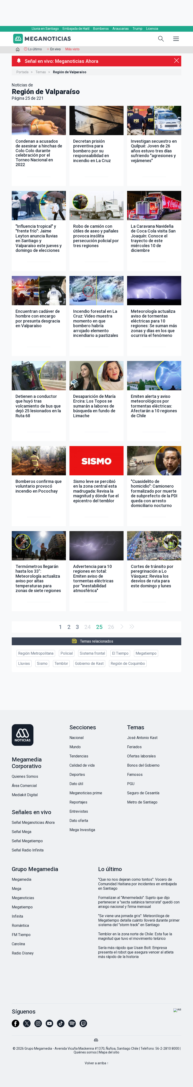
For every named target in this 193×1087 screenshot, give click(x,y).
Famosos (135, 774)
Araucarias (121, 28)
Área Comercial (24, 785)
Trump (137, 28)
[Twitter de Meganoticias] (27, 1025)
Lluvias (24, 663)
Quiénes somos (85, 1052)
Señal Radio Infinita (28, 850)
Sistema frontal (92, 653)
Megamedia (21, 879)
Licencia (152, 28)
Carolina (18, 944)
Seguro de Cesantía (143, 793)
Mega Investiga (82, 830)
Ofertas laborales (141, 756)
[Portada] (18, 50)
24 (87, 627)
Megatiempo (146, 653)
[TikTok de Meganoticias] (60, 1025)
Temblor (61, 663)
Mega (16, 888)
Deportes (77, 774)
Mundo (75, 747)
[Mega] (96, 1039)
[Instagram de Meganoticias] (38, 1025)
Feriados (134, 747)
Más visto (72, 49)
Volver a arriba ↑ (97, 1063)
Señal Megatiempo (27, 841)
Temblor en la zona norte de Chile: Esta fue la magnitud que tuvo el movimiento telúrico (135, 936)
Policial (66, 653)
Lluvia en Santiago (45, 28)
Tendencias (78, 756)
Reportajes (78, 802)
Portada (22, 72)
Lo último (35, 49)
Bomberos (101, 28)
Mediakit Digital (25, 795)
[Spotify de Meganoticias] (72, 1025)
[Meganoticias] (45, 39)
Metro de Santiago (142, 802)
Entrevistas (78, 811)
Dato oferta (78, 820)
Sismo (42, 663)
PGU (130, 784)
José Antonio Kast (142, 737)
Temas (41, 72)
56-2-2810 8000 (167, 1048)
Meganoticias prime (85, 793)
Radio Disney (23, 953)
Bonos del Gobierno (143, 765)
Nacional (76, 737)
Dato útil (76, 784)
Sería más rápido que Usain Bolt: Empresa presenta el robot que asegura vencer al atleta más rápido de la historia (135, 952)
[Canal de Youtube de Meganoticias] (49, 1025)
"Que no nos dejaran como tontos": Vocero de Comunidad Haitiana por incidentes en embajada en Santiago (137, 884)
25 (99, 627)
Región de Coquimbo (128, 663)
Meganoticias (23, 898)
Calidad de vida (82, 765)
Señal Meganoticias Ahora (33, 822)
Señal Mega (21, 831)
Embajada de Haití (76, 28)
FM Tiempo (21, 934)
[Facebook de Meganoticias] (15, 1025)
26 (111, 627)
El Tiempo (120, 653)
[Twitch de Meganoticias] (83, 1025)
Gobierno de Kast (89, 663)
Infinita (17, 916)
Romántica (20, 925)
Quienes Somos (25, 776)
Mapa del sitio (109, 1052)
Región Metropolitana (35, 653)
